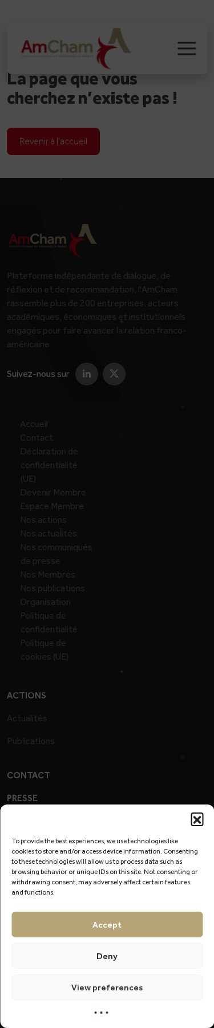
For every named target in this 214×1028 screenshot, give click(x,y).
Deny (107, 956)
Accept (107, 925)
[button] (197, 818)
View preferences (107, 987)
